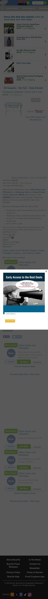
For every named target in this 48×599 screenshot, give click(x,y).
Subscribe (10, 321)
